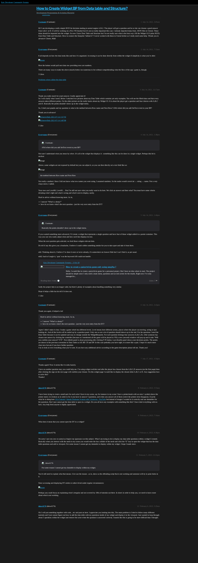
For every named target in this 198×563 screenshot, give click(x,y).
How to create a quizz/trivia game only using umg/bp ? (91, 267)
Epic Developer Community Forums (15, 2)
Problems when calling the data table (52, 80)
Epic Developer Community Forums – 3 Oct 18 (61, 263)
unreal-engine (46, 15)
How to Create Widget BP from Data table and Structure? (82, 8)
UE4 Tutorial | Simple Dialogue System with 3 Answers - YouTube (80, 399)
